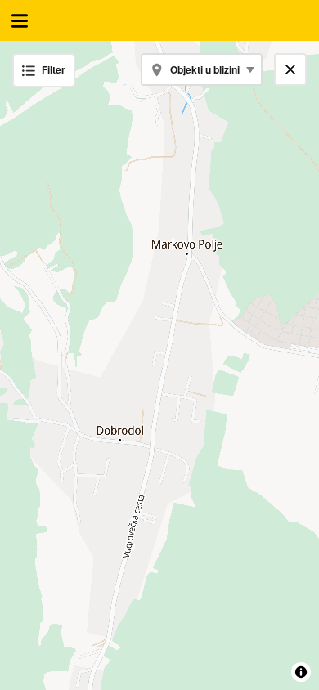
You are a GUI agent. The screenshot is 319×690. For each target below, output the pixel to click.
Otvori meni (19, 20)
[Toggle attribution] (301, 672)
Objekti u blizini (205, 69)
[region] (159, 365)
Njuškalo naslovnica (159, 20)
